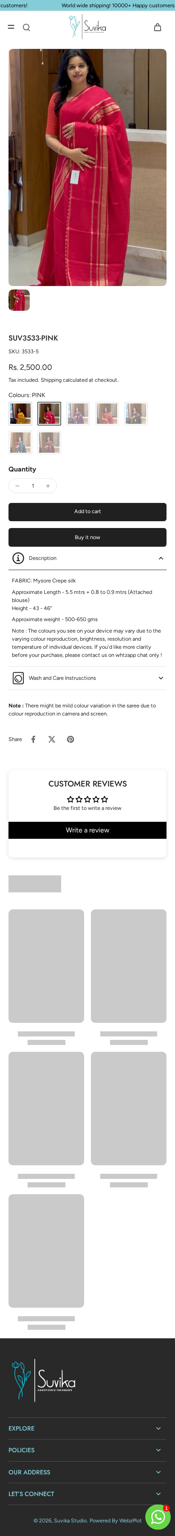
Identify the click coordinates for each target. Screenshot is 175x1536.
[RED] (107, 414)
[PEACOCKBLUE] (20, 442)
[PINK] (49, 414)
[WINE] (49, 442)
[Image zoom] (87, 167)
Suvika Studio (70, 1520)
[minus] (17, 486)
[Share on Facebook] (33, 739)
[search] (26, 26)
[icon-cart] (157, 26)
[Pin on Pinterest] (70, 739)
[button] (87, 512)
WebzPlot (130, 1520)
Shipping (52, 380)
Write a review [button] (88, 830)
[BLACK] (136, 414)
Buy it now (87, 537)
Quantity (22, 469)
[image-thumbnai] (19, 300)
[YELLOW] (20, 414)
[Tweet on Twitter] (51, 739)
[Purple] (78, 414)
